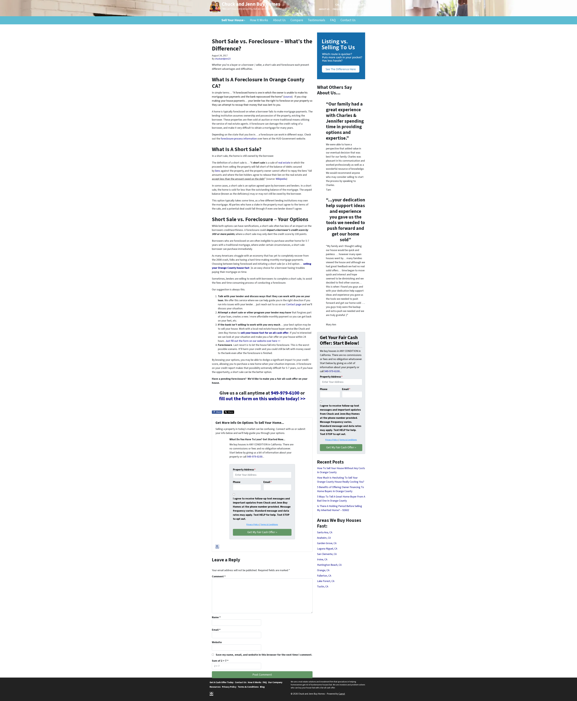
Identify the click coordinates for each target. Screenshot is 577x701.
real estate (284, 163)
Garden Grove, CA (326, 543)
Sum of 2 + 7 (220, 661)
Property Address (244, 469)
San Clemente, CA (327, 554)
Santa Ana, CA (324, 532)
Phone (236, 482)
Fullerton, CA (324, 576)
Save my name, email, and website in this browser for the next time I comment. (264, 655)
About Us (324, 9)
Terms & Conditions (269, 524)
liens (217, 171)
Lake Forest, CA (325, 581)
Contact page (293, 304)
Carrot (342, 693)
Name (216, 617)
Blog (262, 687)
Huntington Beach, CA (329, 565)
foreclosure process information (239, 139)
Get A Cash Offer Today (222, 682)
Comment (219, 576)
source (288, 97)
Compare (296, 20)
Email (267, 482)
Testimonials (316, 20)
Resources (215, 687)
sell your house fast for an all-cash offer (264, 333)
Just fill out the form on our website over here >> (252, 341)
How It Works (259, 20)
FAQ (333, 20)
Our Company (275, 682)
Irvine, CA (322, 559)
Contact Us (348, 20)
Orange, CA (323, 570)
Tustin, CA (322, 586)
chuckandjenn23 (222, 58)
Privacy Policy (252, 524)
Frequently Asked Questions (349, 9)
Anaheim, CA (324, 538)
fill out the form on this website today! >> (262, 398)
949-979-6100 (356, 5)
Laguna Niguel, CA (327, 549)
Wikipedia (281, 179)
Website (217, 642)
